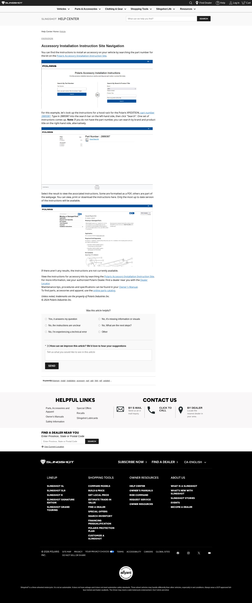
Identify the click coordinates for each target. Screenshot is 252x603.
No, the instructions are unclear (64, 325)
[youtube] (209, 553)
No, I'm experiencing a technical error (67, 332)
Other (104, 332)
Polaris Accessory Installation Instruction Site (81, 55)
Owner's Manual (128, 287)
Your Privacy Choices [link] (97, 551)
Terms (120, 552)
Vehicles (61, 9)
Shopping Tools (139, 9)
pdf (100, 381)
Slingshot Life (164, 9)
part (87, 381)
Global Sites (163, 552)
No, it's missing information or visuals (121, 319)
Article (63, 31)
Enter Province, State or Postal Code (62, 436)
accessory (81, 381)
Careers (148, 552)
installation (71, 381)
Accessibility (134, 552)
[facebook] (178, 553)
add (91, 381)
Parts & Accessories (86, 9)
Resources (186, 9)
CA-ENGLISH (193, 462)
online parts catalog (104, 290)
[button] (130, 411)
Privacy (78, 552)
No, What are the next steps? (117, 325)
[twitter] (199, 553)
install (63, 381)
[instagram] (188, 553)
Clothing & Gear (114, 9)
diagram (56, 381)
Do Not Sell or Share (74, 555)
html (96, 381)
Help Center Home (50, 31)
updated (106, 381)
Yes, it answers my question (62, 319)
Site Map (66, 552)
